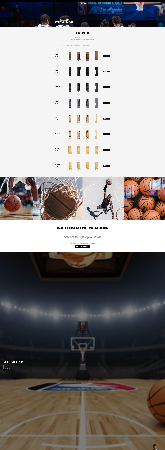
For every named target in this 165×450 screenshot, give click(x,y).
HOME (56, 3)
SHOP (59, 3)
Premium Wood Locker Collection (82, 37)
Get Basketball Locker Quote (82, 246)
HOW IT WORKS (93, 3)
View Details (106, 55)
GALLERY (74, 3)
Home (55, 19)
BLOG (99, 3)
